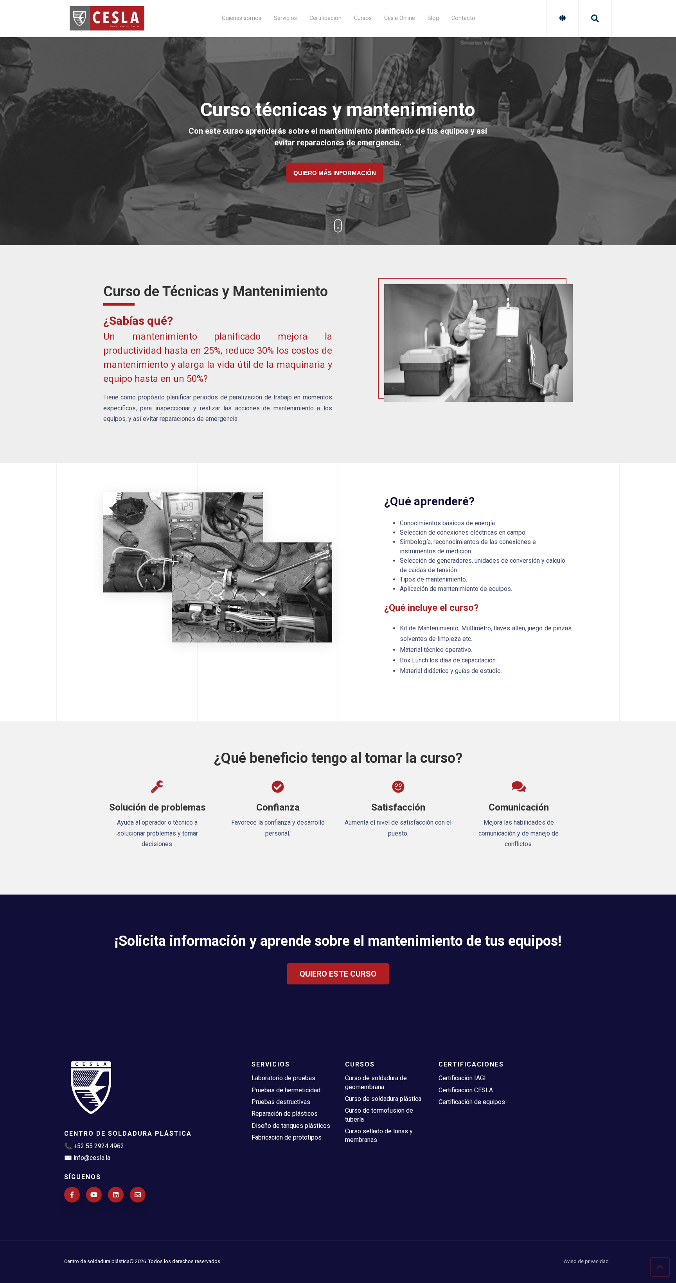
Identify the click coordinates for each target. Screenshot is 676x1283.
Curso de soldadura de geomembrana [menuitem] (376, 1082)
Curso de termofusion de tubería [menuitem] (379, 1115)
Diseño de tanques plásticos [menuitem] (291, 1125)
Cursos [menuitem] (363, 18)
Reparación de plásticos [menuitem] (285, 1113)
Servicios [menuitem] (285, 18)
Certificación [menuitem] (325, 18)
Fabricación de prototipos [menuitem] (287, 1137)
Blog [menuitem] (433, 18)
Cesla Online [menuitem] (399, 18)
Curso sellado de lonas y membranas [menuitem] (379, 1135)
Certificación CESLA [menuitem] (466, 1090)
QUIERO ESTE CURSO (338, 974)
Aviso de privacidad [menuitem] (586, 1261)
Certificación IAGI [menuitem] (462, 1078)
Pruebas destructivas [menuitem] (281, 1102)
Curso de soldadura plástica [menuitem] (383, 1098)
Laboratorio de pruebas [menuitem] (283, 1078)
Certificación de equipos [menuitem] (472, 1102)
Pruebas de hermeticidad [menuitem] (286, 1090)
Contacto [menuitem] (463, 18)
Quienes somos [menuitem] (241, 18)
